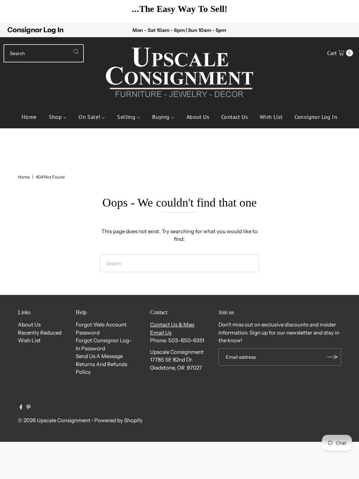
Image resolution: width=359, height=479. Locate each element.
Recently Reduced (40, 332)
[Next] (343, 11)
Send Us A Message (99, 356)
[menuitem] (29, 116)
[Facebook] (21, 408)
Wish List (29, 340)
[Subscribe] (332, 357)
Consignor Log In (35, 30)
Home (24, 177)
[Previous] (16, 11)
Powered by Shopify (118, 420)
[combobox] (43, 53)
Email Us (160, 332)
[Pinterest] (29, 408)
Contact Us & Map (172, 324)
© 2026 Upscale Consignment (54, 420)
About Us (29, 324)
